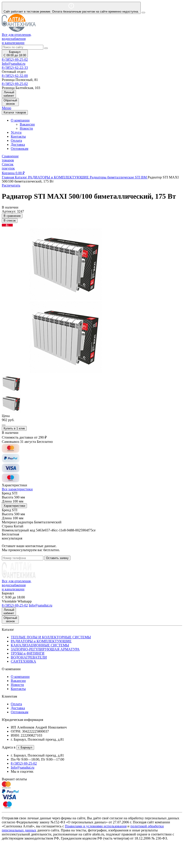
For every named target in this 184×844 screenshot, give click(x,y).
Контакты (18, 136)
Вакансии (27, 124)
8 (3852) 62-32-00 (15, 76)
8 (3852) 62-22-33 (15, 68)
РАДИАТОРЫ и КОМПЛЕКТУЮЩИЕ (41, 641)
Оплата (16, 140)
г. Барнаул (25, 747)
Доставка (18, 144)
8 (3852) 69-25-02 (15, 59)
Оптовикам (19, 148)
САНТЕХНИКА (23, 661)
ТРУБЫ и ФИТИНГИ (27, 653)
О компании (20, 677)
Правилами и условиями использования (96, 826)
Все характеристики (17, 489)
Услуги (16, 132)
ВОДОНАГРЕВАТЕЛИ (29, 657)
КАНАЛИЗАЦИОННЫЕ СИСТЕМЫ (40, 645)
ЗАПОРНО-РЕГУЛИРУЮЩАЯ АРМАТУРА (45, 649)
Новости (26, 128)
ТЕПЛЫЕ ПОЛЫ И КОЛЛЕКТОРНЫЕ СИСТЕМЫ (51, 637)
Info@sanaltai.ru (22, 767)
